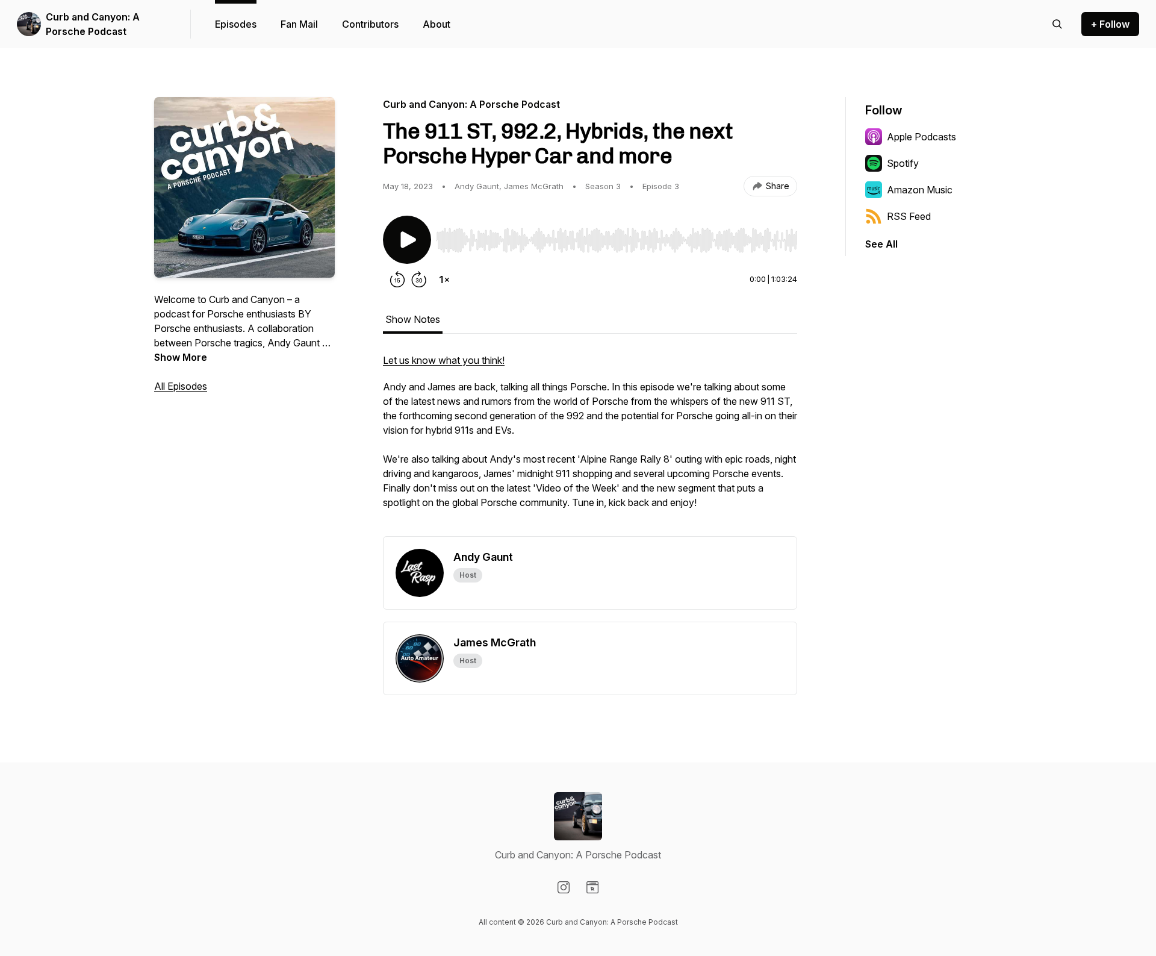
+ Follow (1110, 24)
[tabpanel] (590, 444)
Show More (180, 357)
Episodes (235, 24)
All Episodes (180, 386)
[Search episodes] (1057, 24)
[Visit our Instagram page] (564, 887)
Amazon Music (919, 190)
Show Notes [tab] (412, 319)
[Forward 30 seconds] (419, 279)
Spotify (903, 163)
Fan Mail (299, 24)
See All (881, 244)
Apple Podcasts (921, 137)
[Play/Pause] (407, 240)
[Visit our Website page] (592, 887)
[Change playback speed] (444, 279)
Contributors (370, 24)
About (436, 24)
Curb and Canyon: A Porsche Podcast (93, 24)
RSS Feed (909, 216)
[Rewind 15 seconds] (397, 279)
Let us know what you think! (444, 360)
